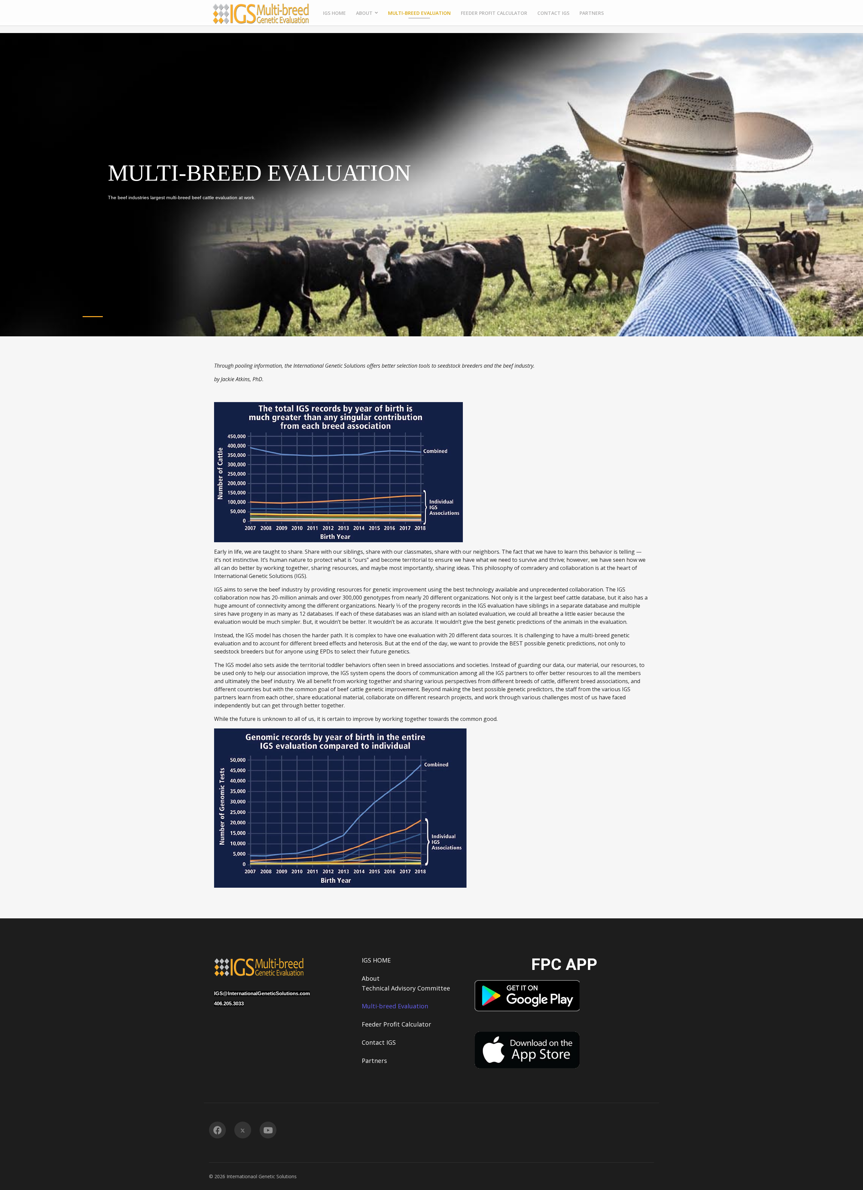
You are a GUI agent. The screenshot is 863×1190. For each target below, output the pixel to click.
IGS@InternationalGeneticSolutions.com (262, 993)
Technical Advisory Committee (406, 988)
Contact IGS (553, 13)
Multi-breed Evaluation (419, 13)
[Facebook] (217, 1130)
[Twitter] (242, 1130)
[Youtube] (268, 1130)
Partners (591, 13)
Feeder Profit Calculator (494, 13)
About (364, 13)
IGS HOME (334, 13)
